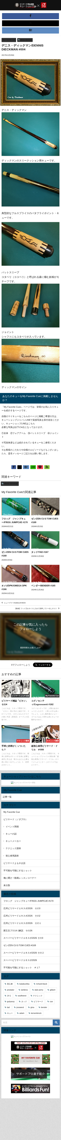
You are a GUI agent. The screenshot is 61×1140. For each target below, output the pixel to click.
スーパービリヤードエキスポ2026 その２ (23, 953)
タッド (24, 1002)
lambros (24, 990)
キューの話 (11, 834)
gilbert (52, 990)
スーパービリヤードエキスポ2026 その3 (23, 938)
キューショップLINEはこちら (20, 423)
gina (32, 1007)
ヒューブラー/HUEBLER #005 (15, 602)
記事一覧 (7, 797)
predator (10, 990)
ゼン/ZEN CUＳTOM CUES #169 (19, 945)
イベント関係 (12, 826)
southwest (22, 996)
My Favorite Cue (9, 40)
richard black (41, 984)
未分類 (6, 885)
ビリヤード (38, 1002)
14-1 (9, 996)
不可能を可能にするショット (17, 870)
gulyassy (11, 1002)
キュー (10, 1013)
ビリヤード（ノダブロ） (15, 819)
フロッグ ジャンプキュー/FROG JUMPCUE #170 (28, 901)
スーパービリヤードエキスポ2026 (20, 960)
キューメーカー (13, 841)
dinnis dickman (26, 40)
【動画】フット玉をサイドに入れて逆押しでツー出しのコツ (36, 608)
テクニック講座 (13, 848)
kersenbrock (36, 1013)
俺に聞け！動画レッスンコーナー (19, 878)
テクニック (37, 996)
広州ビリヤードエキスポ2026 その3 (21, 908)
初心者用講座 (12, 856)
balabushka (24, 984)
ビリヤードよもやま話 (14, 863)
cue (51, 1002)
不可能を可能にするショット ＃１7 (21, 967)
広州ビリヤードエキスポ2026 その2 (21, 916)
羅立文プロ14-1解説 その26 (17, 930)
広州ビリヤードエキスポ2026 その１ (22, 923)
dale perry (39, 990)
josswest (20, 1007)
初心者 (10, 984)
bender (44, 1007)
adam (21, 1013)
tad (8, 1007)
